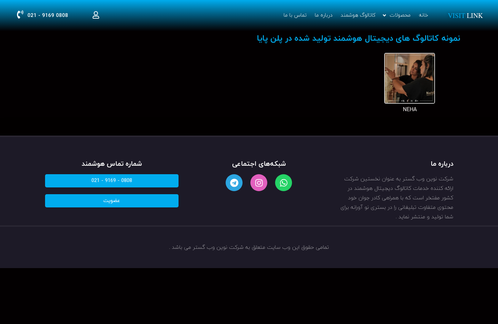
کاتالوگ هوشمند (357, 15)
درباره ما (323, 15)
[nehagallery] (409, 102)
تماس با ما (295, 15)
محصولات (400, 15)
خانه (423, 15)
